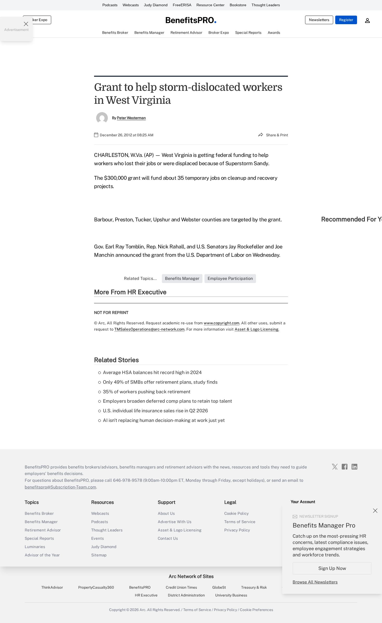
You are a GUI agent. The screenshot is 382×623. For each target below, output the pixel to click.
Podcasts (109, 5)
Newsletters (319, 20)
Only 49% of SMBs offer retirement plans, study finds (160, 382)
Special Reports (39, 538)
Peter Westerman (131, 118)
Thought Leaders (266, 5)
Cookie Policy (236, 513)
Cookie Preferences (256, 610)
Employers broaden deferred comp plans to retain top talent (167, 401)
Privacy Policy (237, 530)
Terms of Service (239, 521)
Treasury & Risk (254, 587)
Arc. (143, 610)
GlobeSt (219, 587)
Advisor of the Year (42, 555)
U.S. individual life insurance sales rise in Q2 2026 (155, 410)
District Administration (186, 595)
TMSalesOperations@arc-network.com (149, 329)
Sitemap (99, 555)
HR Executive (146, 595)
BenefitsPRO (139, 587)
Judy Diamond (156, 5)
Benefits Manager (41, 521)
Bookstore (238, 5)
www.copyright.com (221, 323)
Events (97, 538)
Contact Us (168, 538)
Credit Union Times (181, 587)
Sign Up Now (332, 568)
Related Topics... (140, 278)
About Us (166, 513)
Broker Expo (37, 20)
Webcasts (131, 5)
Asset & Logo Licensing (179, 530)
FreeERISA (182, 5)
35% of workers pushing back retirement (146, 391)
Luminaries (35, 546)
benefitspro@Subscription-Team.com (60, 487)
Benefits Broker (39, 513)
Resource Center (210, 5)
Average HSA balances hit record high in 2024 (152, 372)
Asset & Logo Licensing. (257, 329)
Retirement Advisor (43, 530)
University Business (231, 595)
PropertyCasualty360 (96, 587)
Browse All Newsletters (315, 582)
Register (346, 20)
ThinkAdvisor (52, 587)
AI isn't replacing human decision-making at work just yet (164, 420)
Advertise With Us (175, 521)
